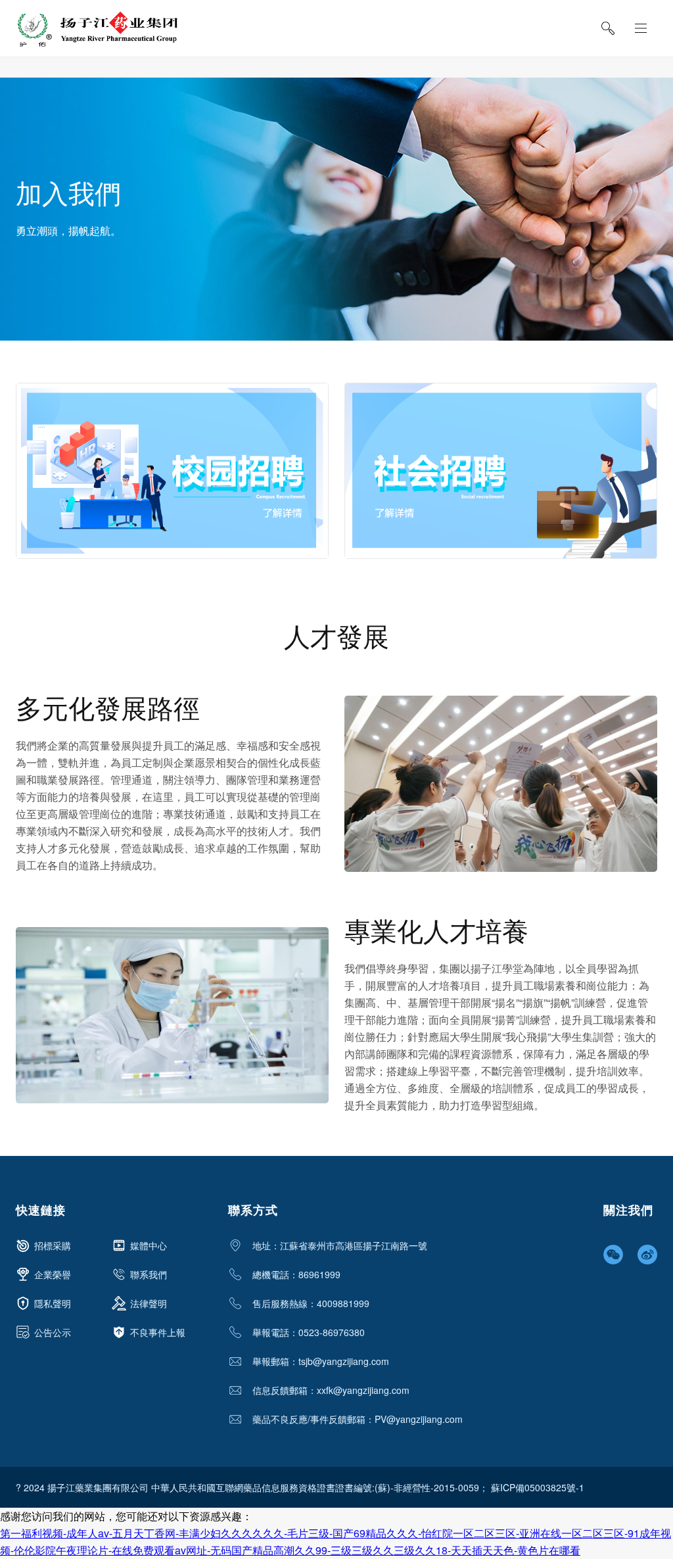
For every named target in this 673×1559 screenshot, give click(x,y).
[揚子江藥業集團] (96, 28)
